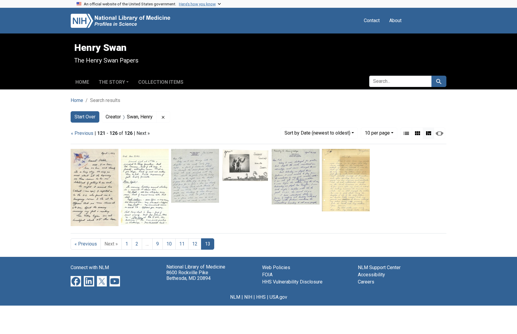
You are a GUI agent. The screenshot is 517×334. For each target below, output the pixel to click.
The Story (112, 82)
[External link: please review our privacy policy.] (76, 280)
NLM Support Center (379, 267)
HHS (261, 297)
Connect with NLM (90, 267)
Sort (317, 133)
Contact (372, 20)
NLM (235, 297)
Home (82, 82)
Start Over (84, 117)
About (395, 20)
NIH (248, 297)
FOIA (267, 274)
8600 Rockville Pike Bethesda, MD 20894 (188, 275)
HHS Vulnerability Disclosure (292, 282)
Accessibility (371, 274)
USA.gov (278, 297)
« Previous (82, 133)
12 (194, 244)
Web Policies (276, 267)
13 (207, 244)
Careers (366, 282)
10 (377, 133)
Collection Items (160, 82)
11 (182, 244)
